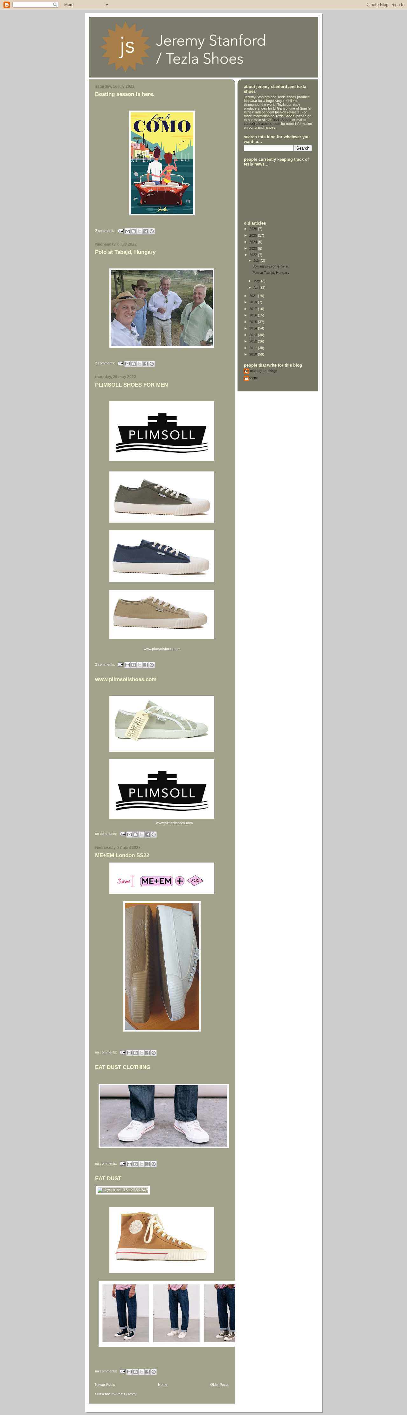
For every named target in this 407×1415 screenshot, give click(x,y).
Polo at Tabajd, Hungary (125, 252)
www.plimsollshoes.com (125, 679)
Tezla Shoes (281, 120)
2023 (253, 248)
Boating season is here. (125, 94)
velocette (251, 378)
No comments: (106, 834)
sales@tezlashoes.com (262, 123)
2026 (253, 229)
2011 (253, 348)
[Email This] (127, 231)
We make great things (261, 371)
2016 (253, 315)
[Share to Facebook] (145, 231)
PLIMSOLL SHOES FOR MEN (131, 385)
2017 (253, 309)
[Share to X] (139, 231)
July (257, 260)
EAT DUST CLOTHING (122, 1067)
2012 (253, 341)
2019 (253, 302)
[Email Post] (120, 230)
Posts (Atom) (126, 1394)
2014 (253, 328)
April (257, 287)
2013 (253, 335)
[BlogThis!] (133, 231)
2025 (253, 235)
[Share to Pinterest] (151, 231)
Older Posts (219, 1384)
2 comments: (105, 230)
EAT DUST (108, 1178)
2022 (253, 255)
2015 (253, 322)
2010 (253, 354)
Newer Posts (105, 1384)
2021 (253, 296)
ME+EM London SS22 (122, 855)
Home (162, 1384)
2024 (253, 242)
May (257, 281)
